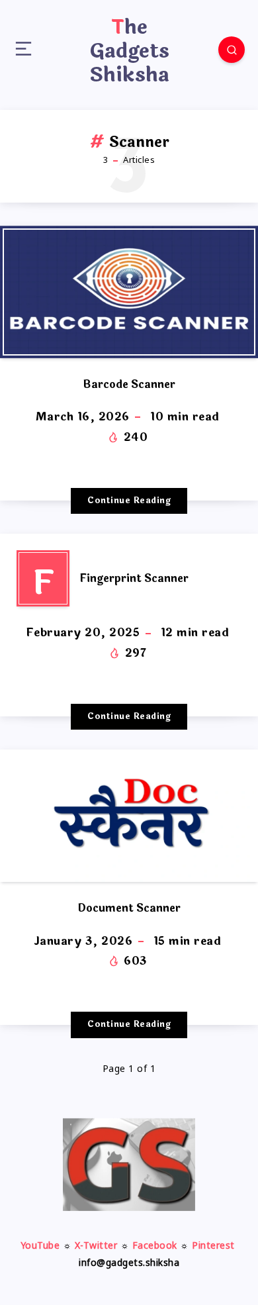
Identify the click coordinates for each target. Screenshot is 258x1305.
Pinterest (213, 1246)
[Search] (231, 49)
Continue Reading (129, 500)
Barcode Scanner (129, 384)
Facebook (154, 1246)
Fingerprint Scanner (134, 578)
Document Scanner (129, 908)
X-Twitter (96, 1246)
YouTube (40, 1246)
